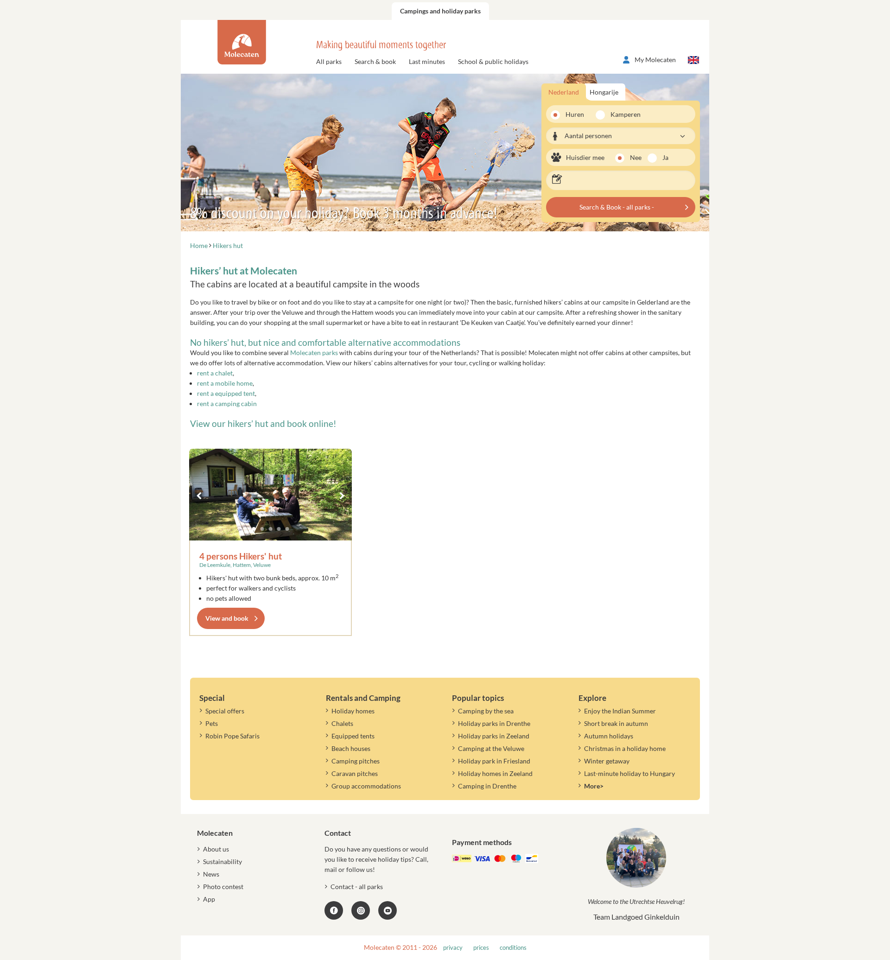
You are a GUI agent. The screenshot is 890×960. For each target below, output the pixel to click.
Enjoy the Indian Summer (620, 711)
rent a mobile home (225, 383)
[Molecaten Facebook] (333, 910)
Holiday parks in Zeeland (493, 736)
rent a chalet (215, 373)
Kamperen (622, 114)
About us (216, 849)
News (211, 874)
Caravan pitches (354, 773)
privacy (453, 947)
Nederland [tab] (563, 92)
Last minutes (427, 61)
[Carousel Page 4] (279, 529)
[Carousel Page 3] (271, 529)
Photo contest (223, 886)
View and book (226, 618)
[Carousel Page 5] (287, 529)
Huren (575, 114)
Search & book (375, 61)
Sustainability (222, 861)
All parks (329, 61)
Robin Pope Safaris (232, 736)
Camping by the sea (486, 711)
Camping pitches (355, 761)
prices (481, 947)
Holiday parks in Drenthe (494, 723)
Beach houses (350, 748)
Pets (211, 723)
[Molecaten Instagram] (360, 910)
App (209, 899)
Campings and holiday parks (440, 11)
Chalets (342, 723)
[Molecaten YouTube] (387, 910)
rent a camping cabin (227, 403)
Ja (665, 157)
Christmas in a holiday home (625, 748)
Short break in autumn (616, 723)
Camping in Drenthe (487, 786)
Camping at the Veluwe (491, 748)
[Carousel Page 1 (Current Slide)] (254, 529)
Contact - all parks (357, 886)
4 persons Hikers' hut (240, 556)
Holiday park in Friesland (494, 761)
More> (594, 786)
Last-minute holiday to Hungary (629, 773)
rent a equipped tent (226, 393)
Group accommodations (366, 786)
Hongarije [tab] (604, 92)
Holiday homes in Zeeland (495, 773)
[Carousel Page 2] (262, 529)
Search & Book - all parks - (616, 207)
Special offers (224, 711)
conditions (513, 947)
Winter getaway (606, 761)
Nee (636, 157)
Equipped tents (353, 736)
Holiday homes (353, 711)
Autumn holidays (608, 736)
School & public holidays (493, 61)
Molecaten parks (314, 352)
